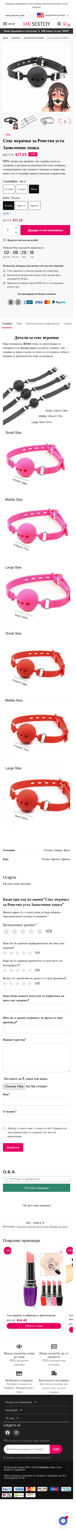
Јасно (6, 213)
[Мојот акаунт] (59, 24)
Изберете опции (34, 1326)
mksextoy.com (46, 1467)
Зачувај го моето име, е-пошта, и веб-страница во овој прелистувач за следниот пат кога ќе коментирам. (37, 1132)
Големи (9, 189)
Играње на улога (58, 1226)
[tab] (7, 323)
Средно (22, 189)
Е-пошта (10, 1111)
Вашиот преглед (14, 1040)
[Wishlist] (61, 1252)
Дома (5, 37)
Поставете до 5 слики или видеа (26, 1079)
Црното (21, 205)
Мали (34, 189)
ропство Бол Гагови (33, 37)
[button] (65, 24)
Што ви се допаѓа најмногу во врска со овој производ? (33, 1020)
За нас (10, 1418)
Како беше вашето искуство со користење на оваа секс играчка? (33, 998)
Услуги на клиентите (19, 1402)
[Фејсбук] (7, 1432)
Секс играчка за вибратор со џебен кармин (31, 1315)
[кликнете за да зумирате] (38, 77)
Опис (19, 323)
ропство (16, 37)
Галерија (7, 323)
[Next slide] (64, 77)
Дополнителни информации (43, 323)
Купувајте (12, 1410)
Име (6, 1094)
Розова (8, 205)
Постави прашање (37, 1188)
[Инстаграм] (16, 1432)
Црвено (34, 205)
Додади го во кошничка (45, 230)
